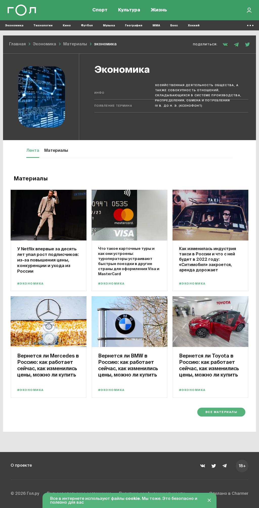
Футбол (87, 25)
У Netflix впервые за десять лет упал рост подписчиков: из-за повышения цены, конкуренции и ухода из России (48, 259)
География (133, 25)
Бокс (174, 25)
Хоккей (194, 25)
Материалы (56, 151)
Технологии (43, 25)
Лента (32, 151)
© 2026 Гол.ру (25, 494)
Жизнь (159, 10)
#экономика (30, 283)
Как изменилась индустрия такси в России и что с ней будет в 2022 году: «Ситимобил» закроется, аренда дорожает (207, 259)
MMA (156, 25)
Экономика (14, 25)
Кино (67, 25)
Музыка (109, 25)
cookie (132, 499)
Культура (129, 10)
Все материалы (221, 412)
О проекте (21, 466)
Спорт (99, 10)
